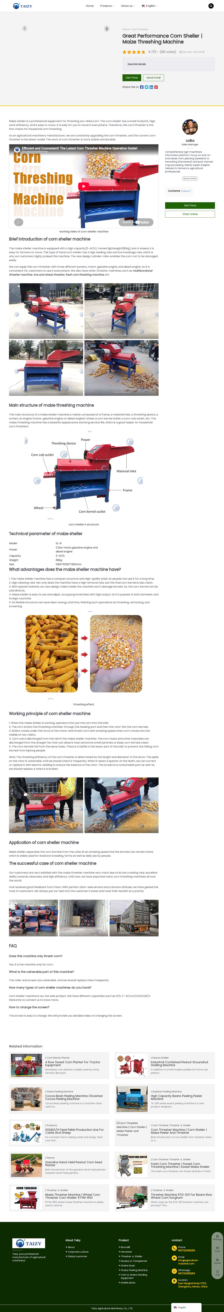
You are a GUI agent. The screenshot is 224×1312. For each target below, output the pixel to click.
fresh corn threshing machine (85, 275)
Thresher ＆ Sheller (180, 1125)
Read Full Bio (190, 178)
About (71, 1247)
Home (90, 6)
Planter (66, 1057)
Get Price (132, 78)
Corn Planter (54, 1057)
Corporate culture (78, 1251)
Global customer (77, 1256)
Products (52, 1125)
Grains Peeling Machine (60, 1091)
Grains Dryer (128, 1265)
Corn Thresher (140, 29)
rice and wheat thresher (48, 275)
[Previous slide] (24, 29)
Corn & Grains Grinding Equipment (134, 1276)
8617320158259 (186, 1250)
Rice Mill (125, 1247)
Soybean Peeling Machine (167, 1091)
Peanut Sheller (160, 1057)
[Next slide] (106, 29)
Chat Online (190, 214)
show (186, 191)
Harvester (126, 1251)
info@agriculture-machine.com (188, 1262)
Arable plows (128, 1282)
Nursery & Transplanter (134, 1261)
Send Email (154, 78)
